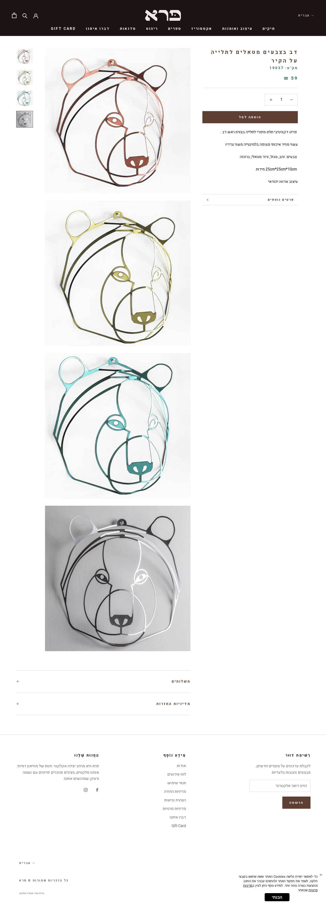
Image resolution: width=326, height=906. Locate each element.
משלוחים (181, 681)
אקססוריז (201, 28)
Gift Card (63, 28)
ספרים (174, 28)
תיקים (269, 28)
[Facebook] (97, 790)
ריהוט (152, 28)
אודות (181, 766)
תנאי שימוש (176, 783)
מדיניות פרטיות (174, 809)
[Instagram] (86, 790)
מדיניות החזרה (175, 791)
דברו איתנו (98, 28)
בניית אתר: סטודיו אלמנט (31, 893)
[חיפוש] (24, 15)
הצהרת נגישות (175, 800)
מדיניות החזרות (173, 703)
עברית (304, 15)
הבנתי (277, 897)
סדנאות (128, 28)
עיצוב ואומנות (237, 28)
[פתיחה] (14, 15)
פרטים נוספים (281, 199)
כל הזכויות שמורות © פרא (44, 880)
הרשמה (296, 802)
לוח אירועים (176, 774)
